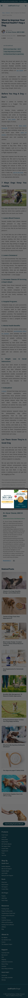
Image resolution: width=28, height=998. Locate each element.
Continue (7, 501)
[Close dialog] (25, 491)
